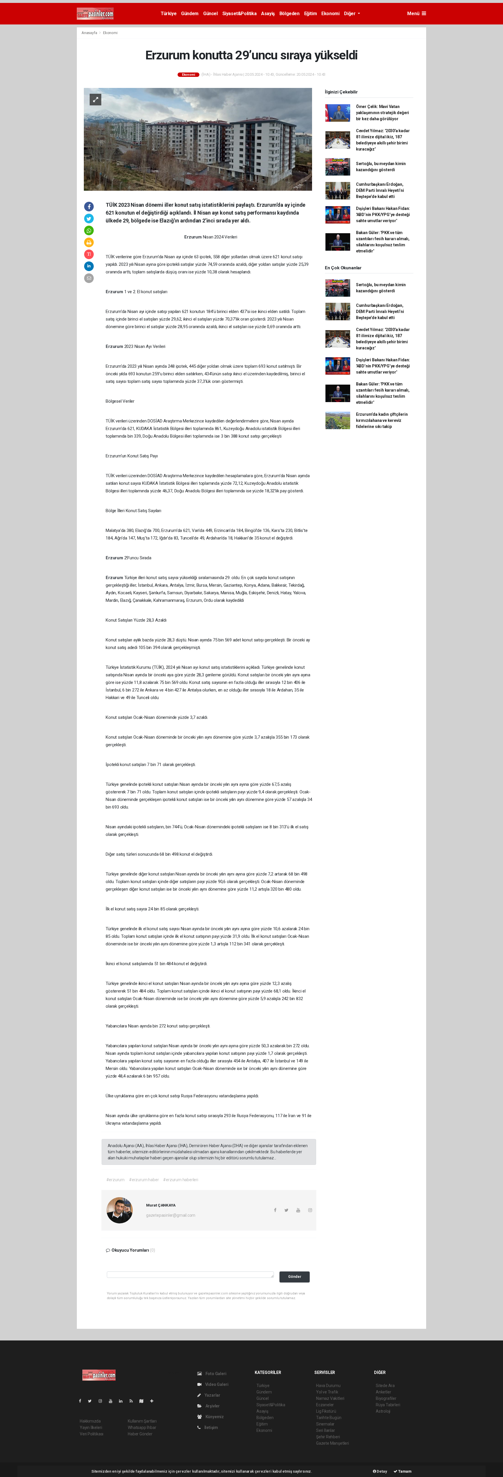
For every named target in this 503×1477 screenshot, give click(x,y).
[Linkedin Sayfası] (123, 1401)
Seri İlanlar (325, 1430)
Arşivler (212, 1406)
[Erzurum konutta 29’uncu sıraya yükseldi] (198, 139)
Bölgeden (289, 13)
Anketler (383, 1392)
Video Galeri (216, 1384)
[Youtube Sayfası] (113, 1401)
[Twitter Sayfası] (92, 1401)
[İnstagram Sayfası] (103, 1401)
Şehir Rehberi (328, 1436)
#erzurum (115, 1179)
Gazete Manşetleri (332, 1443)
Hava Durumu (328, 1385)
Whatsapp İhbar (142, 1427)
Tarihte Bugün (328, 1417)
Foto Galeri (215, 1373)
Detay (381, 1471)
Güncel (210, 13)
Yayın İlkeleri (91, 1427)
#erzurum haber (144, 1179)
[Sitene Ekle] (154, 1401)
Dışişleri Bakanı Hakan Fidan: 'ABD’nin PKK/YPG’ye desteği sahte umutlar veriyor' (383, 214)
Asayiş (268, 13)
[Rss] (133, 1401)
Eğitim (310, 13)
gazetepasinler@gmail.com (170, 1215)
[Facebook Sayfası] (82, 1401)
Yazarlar (212, 1395)
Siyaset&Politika (239, 13)
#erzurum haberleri (180, 1179)
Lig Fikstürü (326, 1411)
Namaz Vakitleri (330, 1398)
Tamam (404, 1471)
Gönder (294, 1276)
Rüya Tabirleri (388, 1404)
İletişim (210, 1427)
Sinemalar (325, 1424)
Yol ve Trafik (327, 1392)
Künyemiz (214, 1416)
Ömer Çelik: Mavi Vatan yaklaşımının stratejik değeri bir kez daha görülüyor (382, 112)
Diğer (350, 13)
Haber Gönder (140, 1434)
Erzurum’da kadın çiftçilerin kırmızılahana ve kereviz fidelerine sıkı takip (382, 420)
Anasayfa (90, 33)
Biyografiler (386, 1398)
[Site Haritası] (143, 1401)
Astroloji (383, 1411)
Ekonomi (330, 13)
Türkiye (168, 13)
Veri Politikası (91, 1434)
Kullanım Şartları (142, 1421)
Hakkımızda (90, 1421)
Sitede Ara (385, 1385)
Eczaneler (325, 1404)
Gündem (190, 13)
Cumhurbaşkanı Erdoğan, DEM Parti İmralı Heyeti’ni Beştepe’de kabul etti (380, 190)
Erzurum (193, 237)
